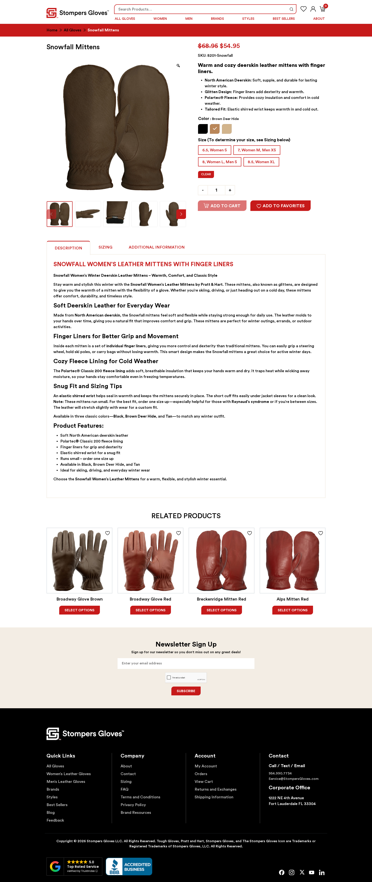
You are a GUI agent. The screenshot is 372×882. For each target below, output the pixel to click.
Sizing (105, 247)
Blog (50, 812)
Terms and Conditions (140, 797)
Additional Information (157, 247)
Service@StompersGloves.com (294, 779)
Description (68, 248)
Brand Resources (136, 812)
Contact (128, 774)
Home (51, 30)
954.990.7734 (280, 773)
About (319, 18)
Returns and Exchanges (216, 789)
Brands (217, 18)
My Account (206, 766)
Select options (80, 610)
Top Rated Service (83, 866)
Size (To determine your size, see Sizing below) (244, 140)
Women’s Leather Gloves (68, 774)
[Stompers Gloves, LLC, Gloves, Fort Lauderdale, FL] (129, 866)
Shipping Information (214, 797)
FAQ (125, 789)
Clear (206, 174)
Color (218, 119)
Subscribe (186, 691)
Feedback (55, 820)
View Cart (204, 782)
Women (160, 18)
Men (188, 18)
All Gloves (125, 18)
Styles (248, 18)
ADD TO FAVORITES (284, 206)
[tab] (68, 247)
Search (291, 9)
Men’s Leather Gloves (65, 782)
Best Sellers (284, 18)
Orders (201, 774)
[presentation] (181, 214)
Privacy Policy (133, 805)
